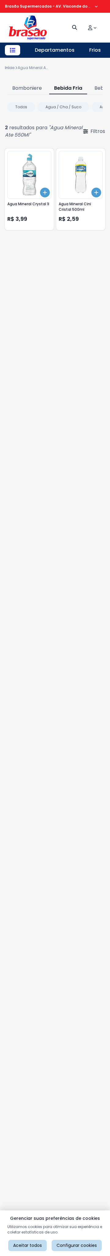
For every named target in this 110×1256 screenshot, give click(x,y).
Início (10, 67)
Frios (95, 50)
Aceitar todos (27, 1245)
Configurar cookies (77, 1245)
